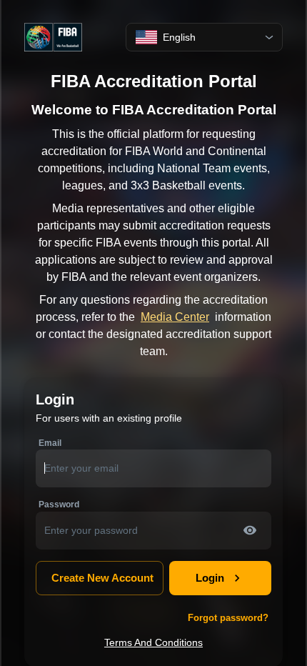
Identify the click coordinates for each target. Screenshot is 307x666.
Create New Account (102, 578)
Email (50, 443)
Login (210, 578)
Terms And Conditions (153, 642)
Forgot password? (228, 617)
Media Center (175, 317)
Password (59, 505)
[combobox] (204, 37)
